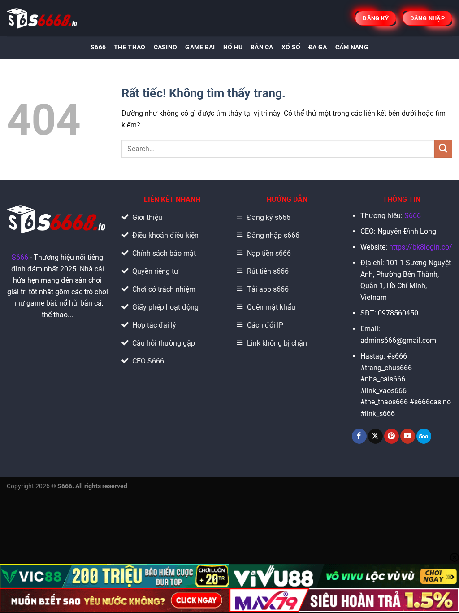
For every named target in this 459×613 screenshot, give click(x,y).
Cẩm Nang (351, 47)
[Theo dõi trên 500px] (423, 436)
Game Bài (200, 47)
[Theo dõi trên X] (375, 436)
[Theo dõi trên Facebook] (359, 436)
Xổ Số (290, 47)
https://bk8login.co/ (420, 247)
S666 (98, 47)
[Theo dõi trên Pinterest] (391, 436)
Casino (166, 47)
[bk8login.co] (43, 18)
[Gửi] (443, 149)
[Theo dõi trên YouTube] (407, 436)
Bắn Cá (262, 47)
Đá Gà (317, 47)
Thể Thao (129, 47)
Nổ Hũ (232, 47)
